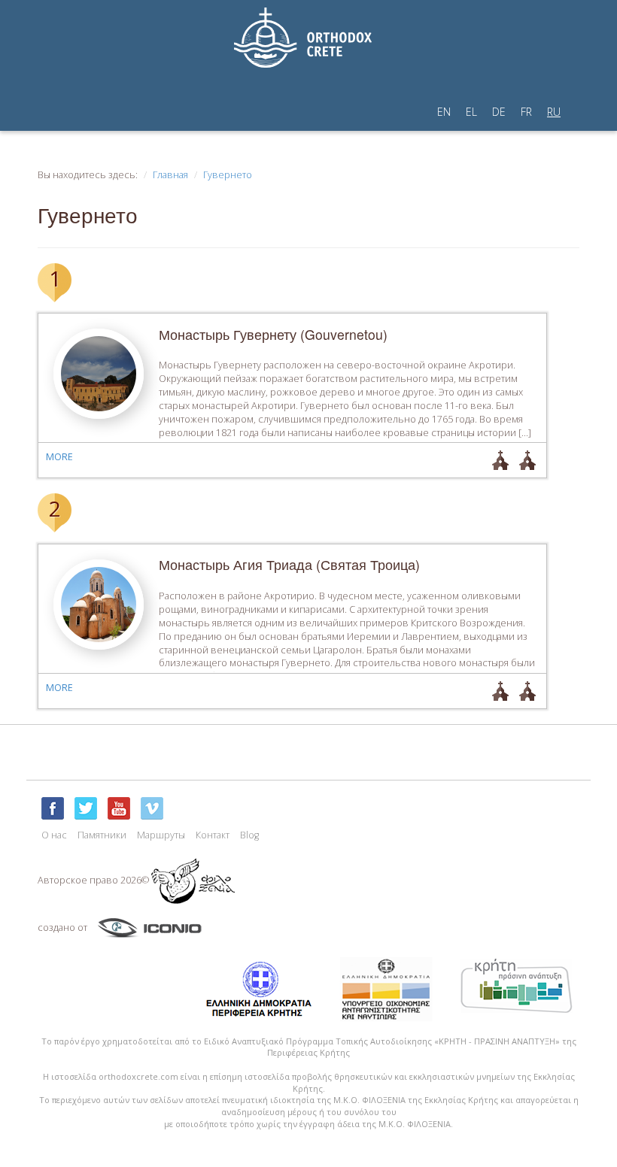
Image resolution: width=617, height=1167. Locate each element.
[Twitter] (85, 808)
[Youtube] (119, 808)
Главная (170, 174)
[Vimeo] (152, 808)
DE (499, 112)
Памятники (102, 835)
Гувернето (227, 174)
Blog (249, 835)
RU (554, 112)
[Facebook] (52, 808)
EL (471, 112)
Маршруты (161, 835)
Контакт (212, 835)
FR (526, 112)
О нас (54, 835)
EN (444, 112)
